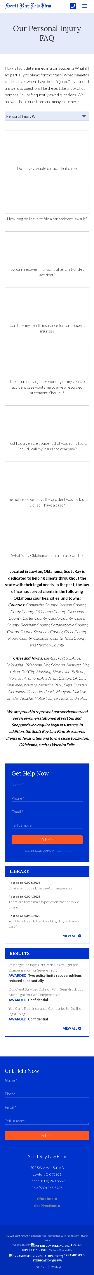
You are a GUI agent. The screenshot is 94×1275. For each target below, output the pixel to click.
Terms (68, 850)
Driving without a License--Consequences (40, 888)
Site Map (41, 1267)
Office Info (45, 1199)
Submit (47, 839)
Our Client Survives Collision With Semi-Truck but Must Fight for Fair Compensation (46, 994)
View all (70, 936)
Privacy (59, 850)
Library (20, 871)
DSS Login (56, 1267)
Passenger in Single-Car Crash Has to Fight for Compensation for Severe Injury (45, 973)
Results (20, 953)
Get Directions (45, 1206)
